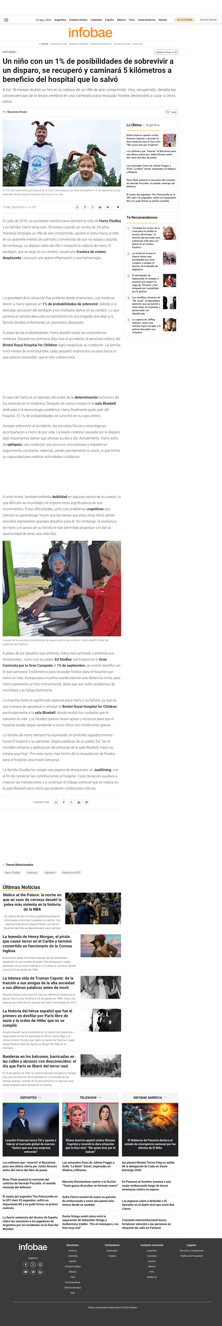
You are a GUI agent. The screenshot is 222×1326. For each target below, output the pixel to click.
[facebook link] (25, 1264)
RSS (73, 1293)
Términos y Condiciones (191, 1250)
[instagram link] (40, 1264)
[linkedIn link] (40, 1272)
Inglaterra (49, 872)
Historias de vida (58, 44)
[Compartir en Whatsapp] (77, 207)
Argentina (60, 19)
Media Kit (152, 1277)
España (109, 19)
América (73, 1250)
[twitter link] (33, 1264)
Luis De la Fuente (121, 44)
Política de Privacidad (191, 1256)
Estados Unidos (78, 19)
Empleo (112, 1256)
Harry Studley (12, 872)
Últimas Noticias (72, 1287)
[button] (6, 19)
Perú (132, 19)
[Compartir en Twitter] (92, 207)
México (121, 19)
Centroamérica (146, 19)
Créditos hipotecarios (100, 44)
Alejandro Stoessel (78, 44)
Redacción (112, 1250)
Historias (9, 52)
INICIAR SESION (208, 19)
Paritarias (137, 44)
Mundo (163, 19)
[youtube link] (25, 1272)
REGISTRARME (184, 19)
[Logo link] (90, 32)
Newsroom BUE (71, 872)
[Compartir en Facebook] (85, 207)
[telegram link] (33, 1272)
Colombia (96, 19)
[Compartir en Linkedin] (100, 207)
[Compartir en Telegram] (108, 207)
